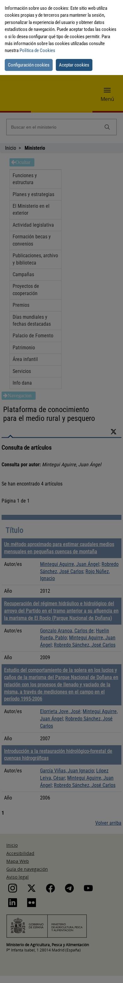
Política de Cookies (37, 50)
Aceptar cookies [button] (74, 65)
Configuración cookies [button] (29, 65)
